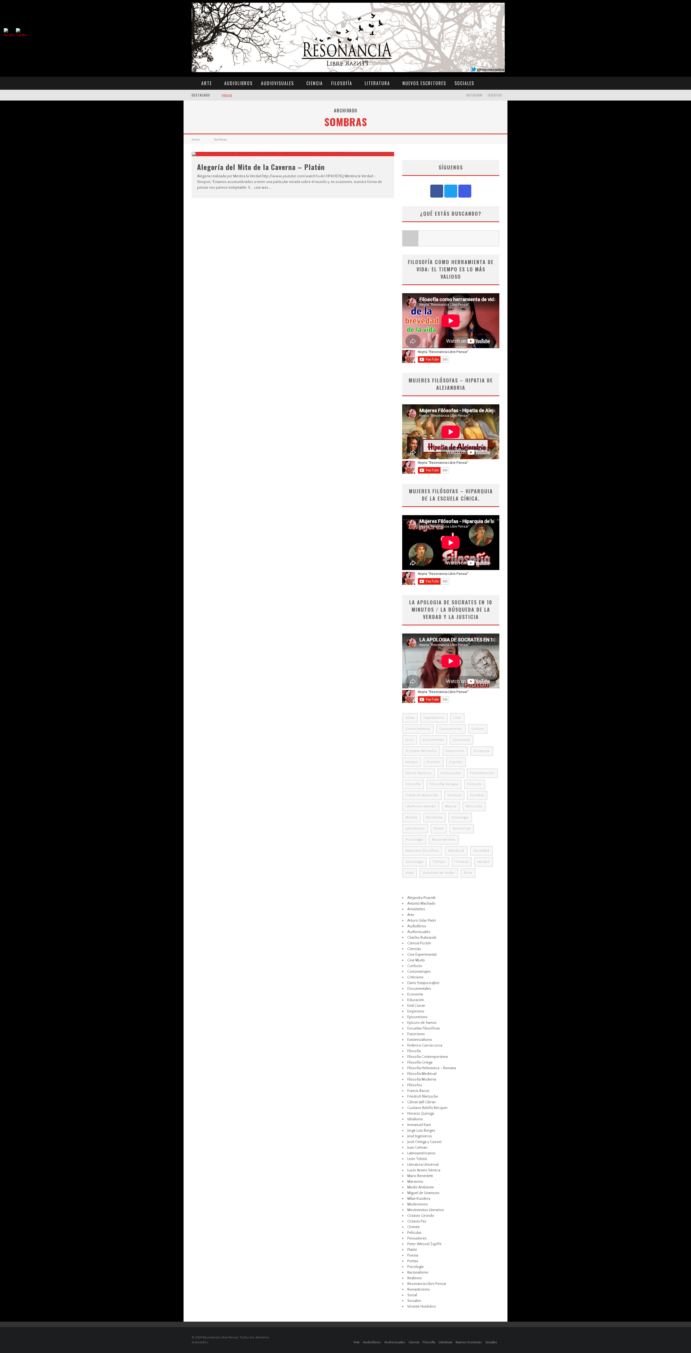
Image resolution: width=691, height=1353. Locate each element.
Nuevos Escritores (424, 83)
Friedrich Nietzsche (422, 795)
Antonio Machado (421, 903)
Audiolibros (238, 83)
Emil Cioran (416, 1006)
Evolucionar (451, 773)
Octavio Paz (416, 1221)
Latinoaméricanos (421, 1153)
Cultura (478, 729)
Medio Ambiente (420, 1187)
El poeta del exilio (421, 751)
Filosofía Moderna (421, 1079)
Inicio (196, 139)
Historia (454, 795)
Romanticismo (418, 1289)
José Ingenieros (419, 1136)
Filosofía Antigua (444, 784)
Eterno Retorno (419, 773)
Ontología (460, 817)
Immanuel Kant (419, 1125)
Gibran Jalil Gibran (421, 1102)
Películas (414, 1233)
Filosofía (341, 83)
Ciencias (414, 949)
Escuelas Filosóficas (423, 1028)
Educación (415, 1000)
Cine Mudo (416, 960)
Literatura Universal (423, 1164)
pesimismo (415, 828)
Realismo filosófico (422, 850)
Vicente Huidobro (421, 1306)
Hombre (477, 795)
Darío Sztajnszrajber (423, 983)
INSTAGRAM (474, 95)
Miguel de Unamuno (423, 1193)
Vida (410, 873)
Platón (412, 1250)
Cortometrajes (419, 971)
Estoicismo (416, 1034)
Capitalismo (434, 717)
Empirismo (455, 751)
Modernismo (417, 1204)
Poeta (438, 828)
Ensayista (482, 751)
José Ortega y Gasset (424, 1142)
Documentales (419, 989)
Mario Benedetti (420, 1176)
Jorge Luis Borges (421, 1130)
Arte (206, 83)
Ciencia (314, 83)
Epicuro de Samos (422, 1023)
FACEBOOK (495, 95)
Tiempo (439, 862)
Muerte (451, 806)
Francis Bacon (418, 1091)
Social (412, 1295)
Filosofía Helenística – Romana (431, 1068)
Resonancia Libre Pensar (426, 1284)
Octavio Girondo (420, 1216)
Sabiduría (456, 850)
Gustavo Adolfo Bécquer (427, 1108)
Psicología (414, 839)
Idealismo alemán (421, 806)
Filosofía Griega (419, 1062)
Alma (410, 717)
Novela (411, 817)
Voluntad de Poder (439, 873)
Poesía (412, 1255)
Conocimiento (418, 729)
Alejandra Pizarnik (421, 898)
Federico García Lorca (424, 1045)
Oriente (413, 1227)
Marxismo (415, 1181)
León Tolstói (417, 1159)
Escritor (433, 762)
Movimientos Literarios (425, 1210)
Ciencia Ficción (419, 943)
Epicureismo (417, 1017)
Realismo (414, 1278)
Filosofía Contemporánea (427, 1057)
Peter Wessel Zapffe (424, 1244)
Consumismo (450, 729)
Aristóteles (416, 909)
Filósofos (414, 1085)
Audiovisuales (277, 83)
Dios (410, 740)
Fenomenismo (482, 773)
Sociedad (481, 850)
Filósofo (475, 784)
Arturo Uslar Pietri (421, 920)
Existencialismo (419, 1040)
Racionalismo (443, 839)
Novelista (434, 817)
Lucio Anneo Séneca (423, 1170)
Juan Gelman (417, 1147)
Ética (468, 873)
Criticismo (415, 977)
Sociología (415, 862)
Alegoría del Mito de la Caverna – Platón (261, 167)
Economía (461, 740)
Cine (457, 717)
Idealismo (415, 1119)
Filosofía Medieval (421, 1074)
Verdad (483, 862)
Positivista (461, 828)
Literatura (377, 83)
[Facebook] (436, 191)
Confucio (414, 966)
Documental (433, 740)
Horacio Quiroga (420, 1113)
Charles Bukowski (421, 937)
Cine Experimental (421, 954)
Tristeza (461, 862)
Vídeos (227, 96)
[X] (450, 191)
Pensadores (417, 1238)
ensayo (412, 762)
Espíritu (456, 762)
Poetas (412, 1261)
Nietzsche (474, 806)
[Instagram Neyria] (464, 191)
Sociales (464, 83)
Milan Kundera (418, 1199)
